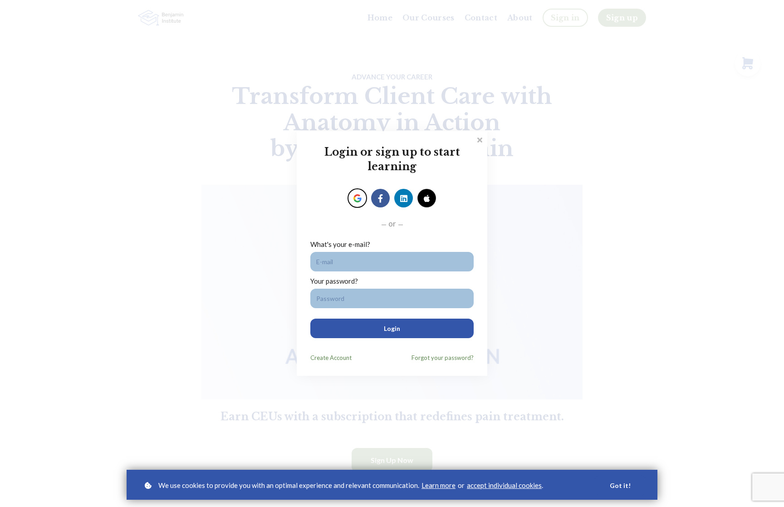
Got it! (620, 485)
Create (331, 357)
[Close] (479, 139)
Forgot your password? (443, 357)
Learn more (438, 485)
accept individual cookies (504, 485)
